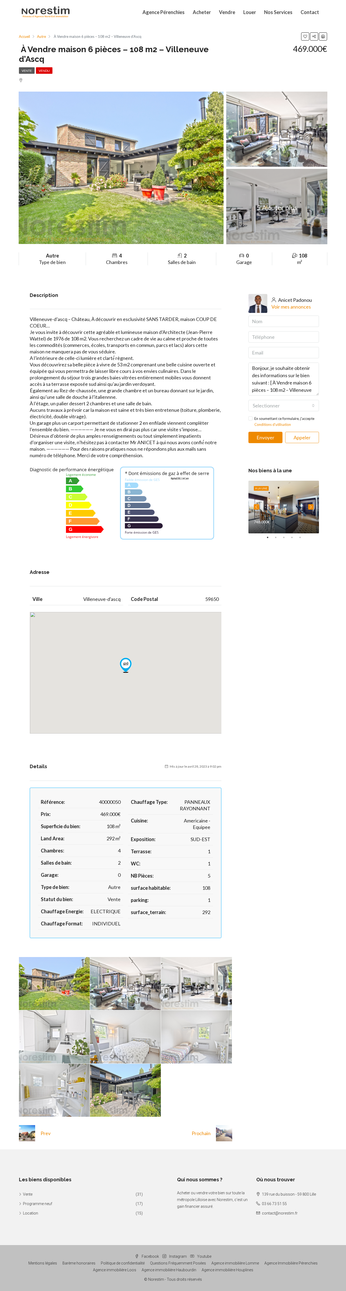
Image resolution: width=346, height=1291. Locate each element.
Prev (46, 1133)
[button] (126, 665)
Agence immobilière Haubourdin (169, 1270)
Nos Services (278, 12)
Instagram (178, 1256)
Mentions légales (42, 1263)
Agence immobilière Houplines (227, 1270)
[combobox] (283, 405)
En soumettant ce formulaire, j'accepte (284, 421)
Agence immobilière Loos (114, 1270)
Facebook (150, 1256)
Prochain (201, 1133)
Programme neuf (37, 1204)
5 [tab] (302, 537)
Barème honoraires (78, 1263)
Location (30, 1213)
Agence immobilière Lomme (235, 1263)
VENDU (44, 71)
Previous (256, 507)
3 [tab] (286, 537)
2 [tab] (278, 537)
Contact (310, 12)
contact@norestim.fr (280, 1213)
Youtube (203, 1256)
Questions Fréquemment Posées (178, 1263)
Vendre (227, 12)
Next (311, 507)
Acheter (202, 12)
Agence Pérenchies (163, 12)
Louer (249, 12)
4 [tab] (294, 537)
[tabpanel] (283, 507)
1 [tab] (270, 537)
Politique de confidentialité (123, 1263)
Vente (27, 71)
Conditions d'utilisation (272, 424)
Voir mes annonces (291, 307)
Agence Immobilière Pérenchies (291, 1263)
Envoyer (265, 437)
